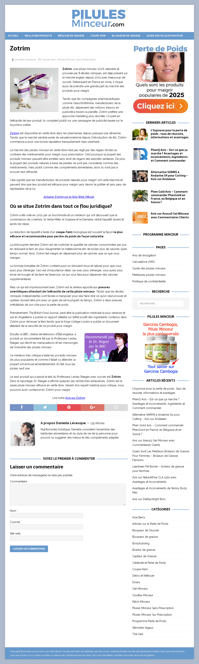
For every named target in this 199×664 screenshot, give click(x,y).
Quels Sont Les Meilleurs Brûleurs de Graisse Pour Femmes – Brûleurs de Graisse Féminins (160, 456)
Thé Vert (137, 634)
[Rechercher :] (160, 303)
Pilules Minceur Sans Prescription (77, 59)
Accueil (13, 35)
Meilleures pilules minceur (149, 274)
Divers (136, 582)
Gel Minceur (140, 588)
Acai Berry (138, 517)
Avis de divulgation (144, 255)
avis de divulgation (145, 655)
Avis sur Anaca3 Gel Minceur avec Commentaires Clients (170, 215)
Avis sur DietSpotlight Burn (149, 499)
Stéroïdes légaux (142, 627)
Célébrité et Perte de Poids (149, 562)
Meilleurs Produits (38, 35)
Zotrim (14, 133)
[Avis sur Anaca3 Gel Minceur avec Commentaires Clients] (140, 218)
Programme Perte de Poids (149, 621)
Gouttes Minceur (142, 595)
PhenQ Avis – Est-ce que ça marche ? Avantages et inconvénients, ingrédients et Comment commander (169, 155)
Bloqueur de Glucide (145, 530)
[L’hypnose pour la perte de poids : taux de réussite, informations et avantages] (140, 134)
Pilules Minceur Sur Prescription (152, 614)
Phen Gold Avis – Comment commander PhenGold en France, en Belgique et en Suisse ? (169, 197)
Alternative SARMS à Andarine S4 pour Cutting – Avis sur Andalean (169, 175)
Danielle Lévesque (25, 59)
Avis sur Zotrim (75, 397)
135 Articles (97, 423)
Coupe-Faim (98, 35)
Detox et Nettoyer (143, 575)
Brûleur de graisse (71, 35)
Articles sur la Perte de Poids (150, 523)
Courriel (15, 522)
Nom (13, 510)
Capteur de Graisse (144, 556)
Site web (15, 533)
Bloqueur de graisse (126, 35)
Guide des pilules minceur (165, 35)
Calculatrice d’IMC (143, 261)
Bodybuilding (140, 543)
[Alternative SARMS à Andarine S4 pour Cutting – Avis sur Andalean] (140, 176)
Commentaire (18, 481)
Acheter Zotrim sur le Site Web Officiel (69, 196)
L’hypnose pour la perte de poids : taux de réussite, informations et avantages (170, 133)
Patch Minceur (141, 601)
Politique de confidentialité (149, 281)
